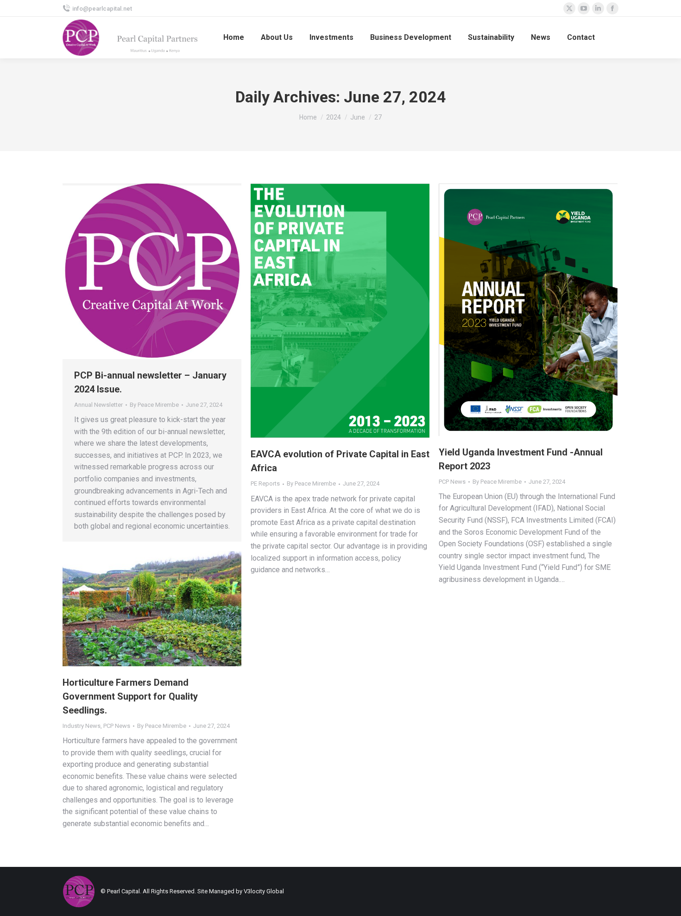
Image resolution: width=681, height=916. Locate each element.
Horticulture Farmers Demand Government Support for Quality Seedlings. (130, 696)
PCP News (452, 481)
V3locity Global (264, 891)
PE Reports (265, 483)
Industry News (82, 725)
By (154, 404)
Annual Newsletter (98, 404)
